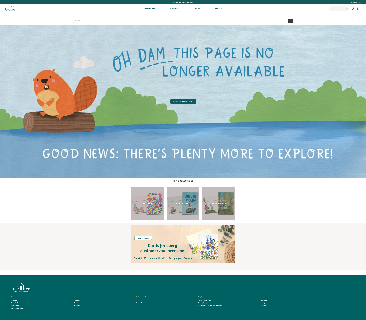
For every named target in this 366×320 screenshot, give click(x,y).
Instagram (264, 303)
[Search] (290, 21)
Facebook (264, 300)
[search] (339, 8)
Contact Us (139, 303)
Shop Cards (14, 303)
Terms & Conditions (204, 300)
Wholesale (354, 2)
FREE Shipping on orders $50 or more (182, 2)
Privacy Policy (202, 303)
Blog (74, 303)
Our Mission (77, 300)
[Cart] (358, 8)
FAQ (137, 300)
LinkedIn (263, 306)
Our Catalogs (15, 306)
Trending (14, 300)
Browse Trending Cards (183, 101)
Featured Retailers (17, 308)
